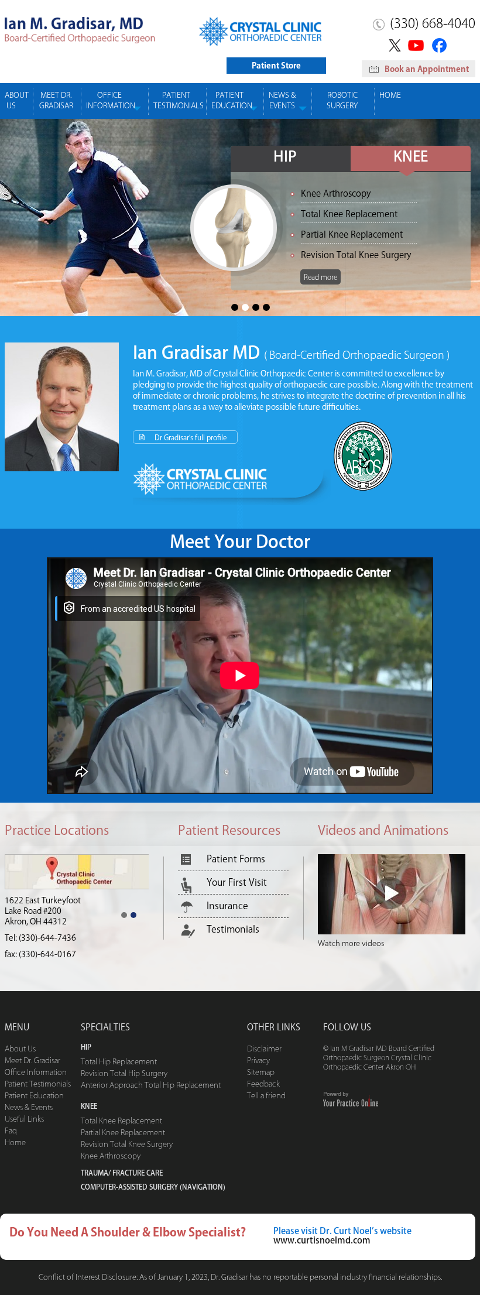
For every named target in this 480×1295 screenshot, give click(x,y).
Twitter (393, 45)
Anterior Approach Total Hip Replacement (151, 1085)
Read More (128, 224)
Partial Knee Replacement (123, 1132)
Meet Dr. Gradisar (56, 100)
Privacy (258, 1060)
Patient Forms (236, 859)
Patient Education (231, 100)
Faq (11, 1131)
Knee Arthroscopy (110, 1156)
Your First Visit (237, 882)
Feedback (263, 1084)
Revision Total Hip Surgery (124, 1073)
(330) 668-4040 (432, 23)
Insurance (227, 905)
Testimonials (233, 929)
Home (390, 95)
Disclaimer (264, 1049)
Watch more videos (351, 943)
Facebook (441, 45)
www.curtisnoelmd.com (322, 1240)
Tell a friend (266, 1095)
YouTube (417, 45)
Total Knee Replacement (121, 1121)
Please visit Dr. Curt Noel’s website (342, 1231)
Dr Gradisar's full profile (191, 437)
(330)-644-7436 (47, 927)
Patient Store (276, 65)
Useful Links (24, 1119)
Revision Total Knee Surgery (127, 1144)
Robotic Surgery (342, 100)
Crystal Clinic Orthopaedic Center (273, 373)
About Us (17, 100)
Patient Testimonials (178, 100)
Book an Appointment (427, 69)
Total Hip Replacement (119, 1062)
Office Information (110, 100)
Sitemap (261, 1072)
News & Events (282, 100)
